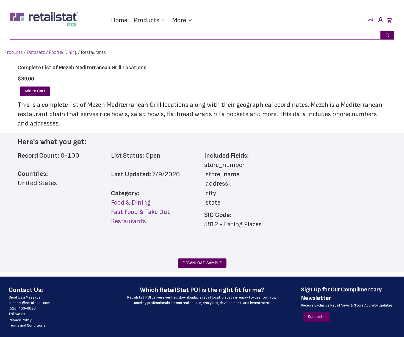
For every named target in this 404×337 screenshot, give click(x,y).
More (179, 20)
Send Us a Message (24, 297)
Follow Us (17, 314)
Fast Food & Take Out (140, 212)
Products (146, 20)
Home (119, 20)
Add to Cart (35, 91)
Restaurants (128, 221)
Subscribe (317, 316)
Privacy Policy (20, 320)
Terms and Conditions (27, 325)
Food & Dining (63, 52)
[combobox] (193, 35)
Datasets (36, 52)
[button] (375, 19)
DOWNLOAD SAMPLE (202, 263)
